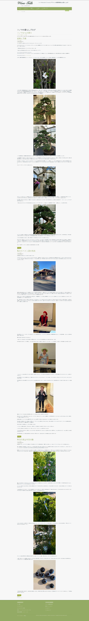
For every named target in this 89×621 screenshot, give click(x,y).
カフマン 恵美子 (19, 40)
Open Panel (67, 10)
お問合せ (25, 615)
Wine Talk (26, 8)
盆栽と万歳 (21, 38)
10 (21, 597)
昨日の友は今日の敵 (25, 439)
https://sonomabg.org (27, 55)
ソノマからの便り (24, 33)
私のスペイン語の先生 (26, 251)
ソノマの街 (37, 8)
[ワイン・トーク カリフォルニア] (25, 3)
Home (20, 8)
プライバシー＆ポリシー (20, 615)
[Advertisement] (44, 19)
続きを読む (19, 247)
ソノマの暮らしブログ (45, 8)
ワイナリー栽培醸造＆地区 (49, 604)
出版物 (32, 8)
